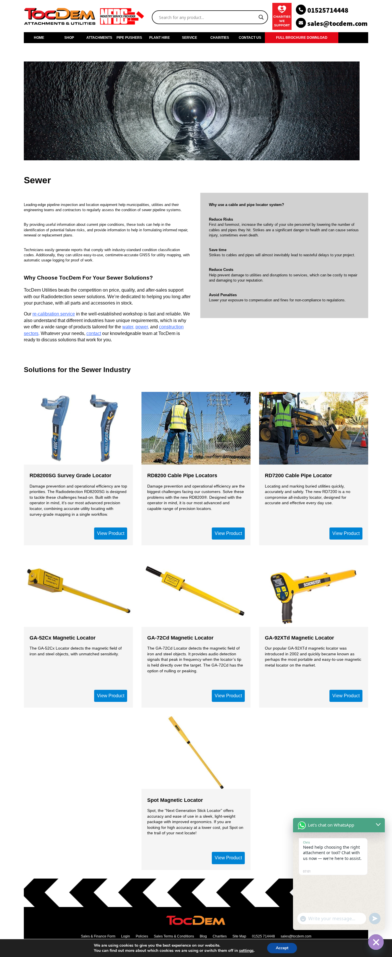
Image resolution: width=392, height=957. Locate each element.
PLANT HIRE (159, 38)
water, (128, 326)
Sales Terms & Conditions (174, 936)
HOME (39, 38)
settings (246, 950)
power (141, 326)
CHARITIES (219, 38)
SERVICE (189, 38)
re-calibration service (53, 313)
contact (93, 333)
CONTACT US (250, 38)
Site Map (239, 936)
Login (125, 936)
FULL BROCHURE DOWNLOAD (301, 38)
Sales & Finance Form (98, 936)
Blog (203, 936)
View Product (110, 533)
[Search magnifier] (261, 17)
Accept (282, 948)
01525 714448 (263, 936)
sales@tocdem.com (296, 936)
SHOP (69, 38)
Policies (142, 936)
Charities (220, 936)
